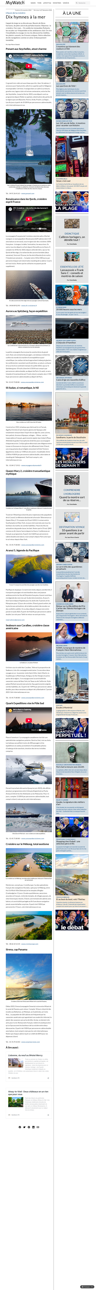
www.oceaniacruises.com (30, 1042)
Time (39, 3)
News (33, 3)
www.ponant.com (27, 193)
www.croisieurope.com (29, 944)
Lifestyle (47, 3)
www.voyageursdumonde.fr (31, 465)
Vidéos (66, 3)
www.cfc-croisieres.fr (29, 305)
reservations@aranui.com (15, 620)
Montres (57, 3)
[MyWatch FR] (15, 3)
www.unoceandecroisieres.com (32, 382)
